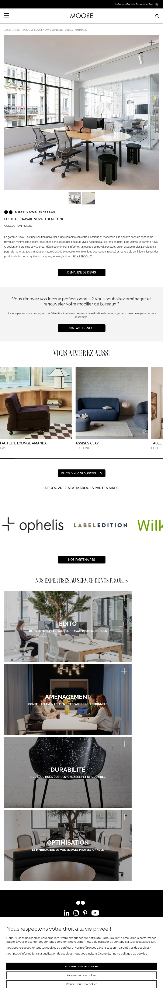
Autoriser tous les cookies (81, 966)
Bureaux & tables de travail (36, 212)
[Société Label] (98, 525)
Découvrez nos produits (81, 473)
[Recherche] (157, 16)
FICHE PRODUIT (82, 256)
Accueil (7, 30)
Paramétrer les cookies (81, 975)
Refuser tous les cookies (81, 984)
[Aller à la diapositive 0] (7, 458)
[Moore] (81, 15)
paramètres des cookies (134, 947)
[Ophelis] (30, 525)
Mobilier (17, 30)
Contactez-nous (82, 328)
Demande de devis (81, 272)
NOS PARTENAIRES (81, 559)
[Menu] (6, 15)
